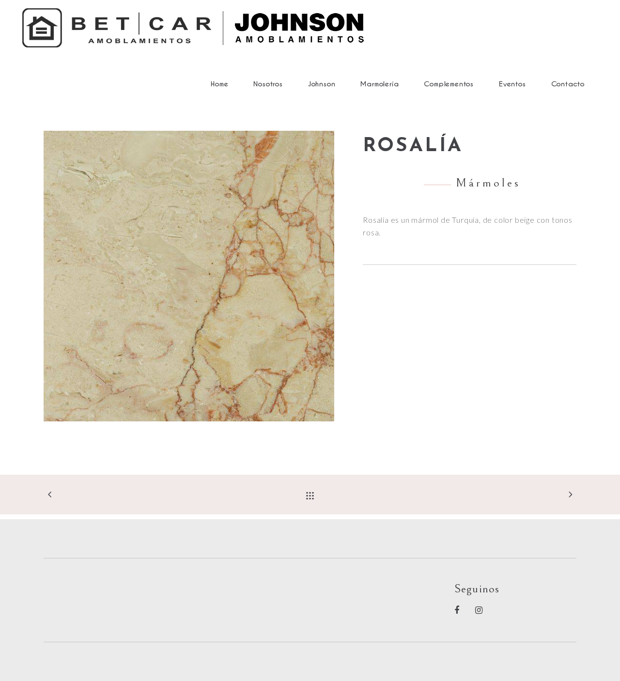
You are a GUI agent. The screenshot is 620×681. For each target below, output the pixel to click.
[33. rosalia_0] (196, 276)
